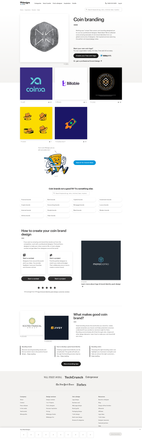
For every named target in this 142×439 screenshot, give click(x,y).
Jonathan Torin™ (61, 141)
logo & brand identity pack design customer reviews (53, 291)
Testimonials (23, 411)
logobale (85, 281)
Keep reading (31, 354)
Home (22, 10)
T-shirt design (76, 414)
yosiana (93, 102)
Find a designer (57, 3)
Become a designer (103, 399)
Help (99, 426)
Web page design (77, 405)
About (21, 399)
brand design (90, 39)
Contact (22, 402)
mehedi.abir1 (49, 341)
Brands (34, 10)
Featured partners (103, 423)
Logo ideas (101, 414)
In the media (23, 408)
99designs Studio (51, 414)
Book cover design (77, 417)
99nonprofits (23, 414)
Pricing (48, 411)
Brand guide (75, 408)
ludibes (67, 64)
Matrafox (59, 102)
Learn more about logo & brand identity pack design (101, 284)
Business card (76, 402)
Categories (37, 3)
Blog (99, 402)
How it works (47, 3)
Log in (120, 3)
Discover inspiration (51, 408)
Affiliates (100, 411)
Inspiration (67, 3)
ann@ (23, 102)
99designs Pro (50, 417)
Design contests (50, 399)
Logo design (75, 399)
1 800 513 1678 (111, 3)
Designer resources (103, 420)
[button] (140, 429)
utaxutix (24, 141)
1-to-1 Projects (50, 402)
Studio (74, 3)
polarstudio (24, 336)
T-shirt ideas (101, 417)
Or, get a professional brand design (86, 61)
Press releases (24, 405)
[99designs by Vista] (25, 3)
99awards (101, 408)
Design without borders (104, 405)
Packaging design (77, 411)
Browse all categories (78, 420)
